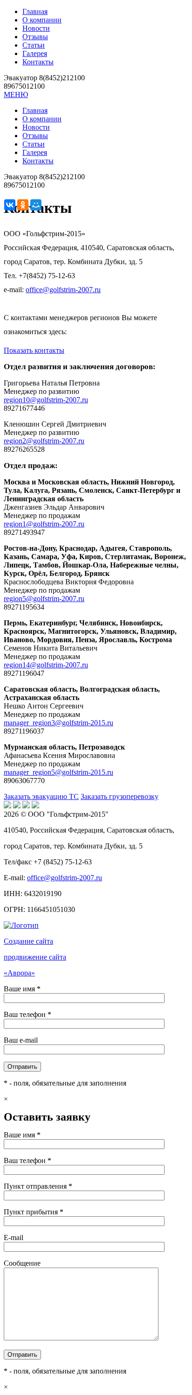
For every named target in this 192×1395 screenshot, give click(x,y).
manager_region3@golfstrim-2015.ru (58, 723)
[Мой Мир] (35, 204)
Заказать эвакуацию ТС (41, 796)
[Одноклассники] (22, 204)
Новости (36, 28)
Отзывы (35, 37)
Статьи (33, 45)
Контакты (38, 62)
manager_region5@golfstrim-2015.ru (58, 772)
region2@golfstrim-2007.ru (44, 441)
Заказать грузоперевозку (119, 796)
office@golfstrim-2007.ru (63, 290)
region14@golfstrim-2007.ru (46, 665)
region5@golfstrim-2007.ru (44, 599)
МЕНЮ (16, 94)
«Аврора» (19, 973)
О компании (42, 20)
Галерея (34, 53)
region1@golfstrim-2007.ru (44, 524)
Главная (35, 11)
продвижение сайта (35, 957)
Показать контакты (34, 350)
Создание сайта (28, 941)
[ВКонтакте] (9, 204)
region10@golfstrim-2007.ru (46, 400)
